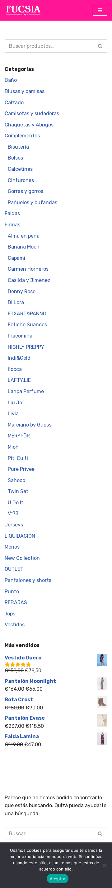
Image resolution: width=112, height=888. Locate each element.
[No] (104, 865)
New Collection (22, 558)
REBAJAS (16, 602)
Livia (13, 414)
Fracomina (20, 336)
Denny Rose (21, 291)
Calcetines (20, 169)
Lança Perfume (26, 391)
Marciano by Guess (29, 425)
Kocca (15, 369)
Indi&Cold (19, 358)
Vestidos (15, 625)
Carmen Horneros (28, 269)
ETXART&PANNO (27, 314)
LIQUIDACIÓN (20, 536)
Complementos (22, 136)
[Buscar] (100, 46)
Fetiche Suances (27, 325)
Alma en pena (24, 236)
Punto (12, 591)
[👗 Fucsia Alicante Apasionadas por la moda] (23, 10)
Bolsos (15, 158)
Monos (12, 547)
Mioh (13, 447)
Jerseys (14, 525)
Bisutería (18, 147)
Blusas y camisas (24, 91)
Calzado (14, 103)
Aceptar (58, 878)
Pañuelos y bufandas (32, 202)
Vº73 (13, 513)
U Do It (15, 503)
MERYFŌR (19, 436)
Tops (10, 614)
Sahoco (16, 480)
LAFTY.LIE (19, 380)
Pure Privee (21, 469)
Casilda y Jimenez (29, 280)
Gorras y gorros (25, 191)
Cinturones (21, 180)
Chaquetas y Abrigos (29, 125)
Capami (16, 258)
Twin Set (18, 491)
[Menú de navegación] (100, 10)
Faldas (12, 213)
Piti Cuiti (18, 458)
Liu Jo (15, 403)
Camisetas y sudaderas (32, 113)
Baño (11, 80)
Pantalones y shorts (28, 580)
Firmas (12, 225)
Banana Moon (24, 247)
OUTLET (14, 569)
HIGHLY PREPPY (26, 347)
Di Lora (16, 302)
